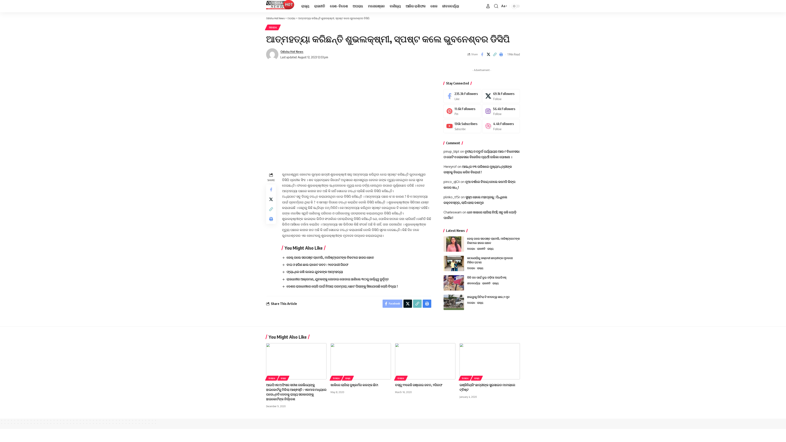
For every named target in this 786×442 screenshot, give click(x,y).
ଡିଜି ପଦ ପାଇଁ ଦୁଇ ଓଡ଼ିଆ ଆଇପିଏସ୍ (486, 277)
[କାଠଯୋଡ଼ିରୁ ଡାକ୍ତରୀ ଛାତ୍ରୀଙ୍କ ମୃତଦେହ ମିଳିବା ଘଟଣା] (454, 263)
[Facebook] (462, 96)
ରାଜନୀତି (481, 248)
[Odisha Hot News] (280, 6)
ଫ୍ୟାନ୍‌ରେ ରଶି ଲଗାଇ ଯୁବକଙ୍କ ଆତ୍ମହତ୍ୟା (315, 272)
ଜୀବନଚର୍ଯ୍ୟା (473, 283)
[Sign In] (488, 6)
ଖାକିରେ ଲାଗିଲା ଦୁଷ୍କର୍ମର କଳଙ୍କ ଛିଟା (354, 385)
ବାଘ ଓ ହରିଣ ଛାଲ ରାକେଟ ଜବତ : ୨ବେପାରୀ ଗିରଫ (317, 265)
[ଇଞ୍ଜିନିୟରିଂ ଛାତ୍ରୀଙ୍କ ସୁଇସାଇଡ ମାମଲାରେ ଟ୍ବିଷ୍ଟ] (490, 361)
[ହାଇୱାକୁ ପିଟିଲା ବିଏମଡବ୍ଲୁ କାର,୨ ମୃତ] (454, 302)
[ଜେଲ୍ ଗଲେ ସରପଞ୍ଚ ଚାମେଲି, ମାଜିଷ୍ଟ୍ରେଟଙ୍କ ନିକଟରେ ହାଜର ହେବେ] (454, 244)
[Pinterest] (462, 111)
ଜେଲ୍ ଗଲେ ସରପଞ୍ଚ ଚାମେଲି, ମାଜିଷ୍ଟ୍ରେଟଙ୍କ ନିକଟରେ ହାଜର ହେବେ (330, 257)
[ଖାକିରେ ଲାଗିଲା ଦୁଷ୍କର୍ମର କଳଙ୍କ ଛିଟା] (361, 361)
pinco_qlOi (452, 182)
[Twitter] (501, 96)
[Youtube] (462, 126)
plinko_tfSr (452, 197)
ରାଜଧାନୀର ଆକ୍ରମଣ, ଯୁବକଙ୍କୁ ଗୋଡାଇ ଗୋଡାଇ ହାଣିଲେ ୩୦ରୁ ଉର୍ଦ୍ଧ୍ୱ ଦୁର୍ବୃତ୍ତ (338, 279)
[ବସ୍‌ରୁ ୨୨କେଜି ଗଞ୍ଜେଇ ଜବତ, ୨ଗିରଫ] (425, 361)
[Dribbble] (501, 126)
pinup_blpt (451, 151)
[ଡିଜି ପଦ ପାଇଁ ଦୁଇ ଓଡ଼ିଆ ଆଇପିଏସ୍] (454, 283)
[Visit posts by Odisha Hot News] (272, 54)
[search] (496, 6)
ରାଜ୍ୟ (490, 248)
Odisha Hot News (291, 51)
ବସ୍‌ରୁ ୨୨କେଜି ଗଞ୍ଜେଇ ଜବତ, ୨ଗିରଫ (418, 385)
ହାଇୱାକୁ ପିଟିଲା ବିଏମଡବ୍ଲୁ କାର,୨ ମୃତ (488, 297)
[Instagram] (501, 111)
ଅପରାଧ (273, 27)
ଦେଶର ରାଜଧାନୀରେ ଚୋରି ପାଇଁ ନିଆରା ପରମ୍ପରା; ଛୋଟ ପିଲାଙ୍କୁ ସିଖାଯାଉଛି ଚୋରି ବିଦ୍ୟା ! (342, 286)
